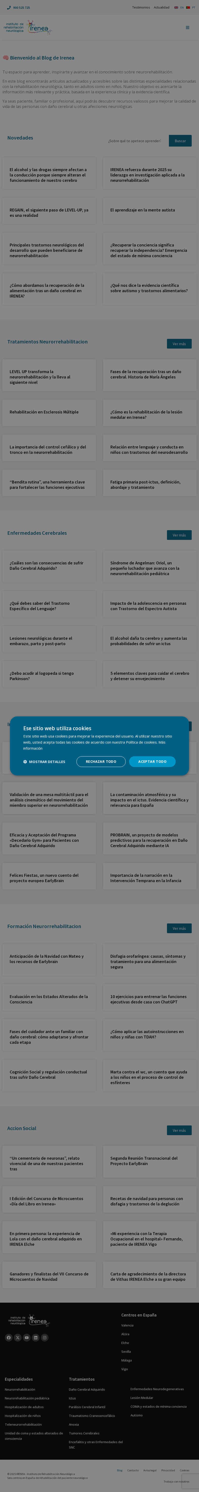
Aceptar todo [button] (152, 761)
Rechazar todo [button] (101, 761)
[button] (44, 761)
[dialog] (99, 745)
